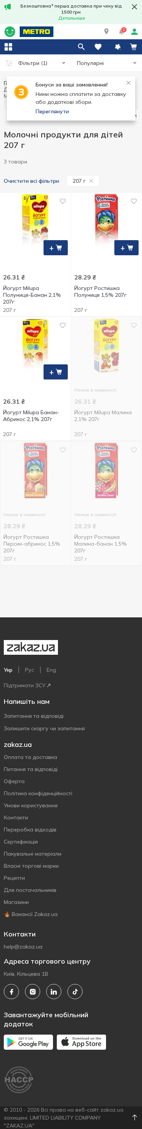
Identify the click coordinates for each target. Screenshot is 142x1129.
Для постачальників (30, 890)
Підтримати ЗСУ (24, 685)
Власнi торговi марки (31, 865)
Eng (51, 669)
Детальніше (71, 18)
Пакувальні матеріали (32, 853)
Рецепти (14, 878)
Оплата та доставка (30, 757)
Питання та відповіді (31, 769)
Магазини (16, 902)
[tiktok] (75, 991)
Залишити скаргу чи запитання (44, 728)
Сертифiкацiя (21, 841)
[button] (106, 32)
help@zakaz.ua (23, 946)
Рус (29, 669)
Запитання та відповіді (34, 716)
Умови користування (31, 805)
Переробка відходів (30, 829)
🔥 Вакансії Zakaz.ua (31, 914)
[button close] (134, 7)
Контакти (16, 817)
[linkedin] (53, 991)
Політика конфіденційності (38, 793)
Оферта (14, 781)
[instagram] (32, 991)
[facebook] (11, 991)
